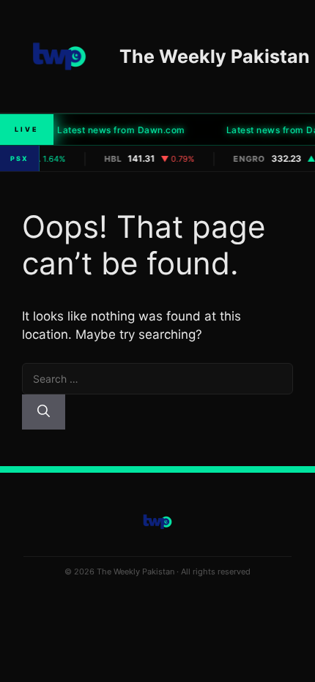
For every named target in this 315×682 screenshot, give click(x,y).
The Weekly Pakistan (214, 56)
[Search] (43, 412)
